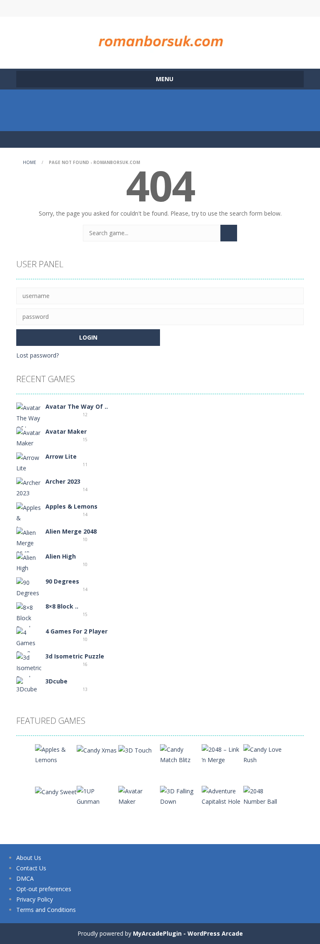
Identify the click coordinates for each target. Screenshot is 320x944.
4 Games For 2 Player (76, 631)
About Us (28, 858)
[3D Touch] (135, 749)
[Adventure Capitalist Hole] (222, 796)
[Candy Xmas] (97, 749)
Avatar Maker (66, 431)
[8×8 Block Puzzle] (28, 617)
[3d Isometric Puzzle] (28, 667)
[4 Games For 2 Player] (28, 647)
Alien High (60, 556)
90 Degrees (62, 581)
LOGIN (90, 8)
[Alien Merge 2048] (28, 542)
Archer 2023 (62, 481)
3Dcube (56, 681)
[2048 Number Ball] (264, 796)
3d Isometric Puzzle (74, 656)
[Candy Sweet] (56, 791)
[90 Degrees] (28, 587)
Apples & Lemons (71, 506)
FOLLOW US (230, 8)
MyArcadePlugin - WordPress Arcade (188, 933)
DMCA (25, 878)
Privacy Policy (34, 899)
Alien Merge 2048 (71, 531)
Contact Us (31, 868)
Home (30, 162)
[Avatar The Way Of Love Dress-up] (28, 423)
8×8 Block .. (61, 606)
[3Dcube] (28, 685)
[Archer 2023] (28, 487)
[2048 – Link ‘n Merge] (222, 754)
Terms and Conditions (46, 910)
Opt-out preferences (43, 889)
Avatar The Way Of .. (76, 406)
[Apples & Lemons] (28, 517)
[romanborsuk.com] (160, 39)
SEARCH (160, 8)
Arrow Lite (61, 456)
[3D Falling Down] (181, 796)
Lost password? (37, 355)
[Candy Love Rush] (264, 754)
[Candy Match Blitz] (181, 754)
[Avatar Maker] (28, 437)
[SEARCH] (228, 233)
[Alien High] (28, 562)
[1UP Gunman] (97, 796)
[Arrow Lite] (28, 462)
